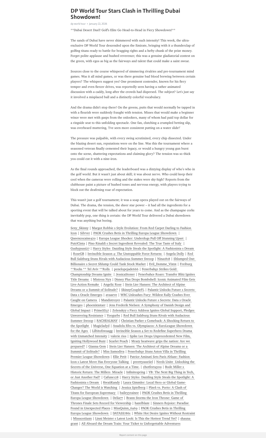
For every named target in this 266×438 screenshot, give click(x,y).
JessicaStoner (125, 274)
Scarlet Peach (118, 341)
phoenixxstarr (95, 305)
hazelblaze (142, 403)
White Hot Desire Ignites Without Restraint (164, 413)
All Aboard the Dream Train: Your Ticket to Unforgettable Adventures (130, 424)
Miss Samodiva (113, 351)
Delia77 (118, 398)
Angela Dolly (175, 254)
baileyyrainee (129, 393)
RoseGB (78, 254)
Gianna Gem (97, 346)
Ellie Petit (119, 357)
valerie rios (118, 336)
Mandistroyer (110, 300)
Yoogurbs (113, 315)
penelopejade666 (126, 269)
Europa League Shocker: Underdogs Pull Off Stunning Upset (141, 238)
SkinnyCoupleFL (132, 290)
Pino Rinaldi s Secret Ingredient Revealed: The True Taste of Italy (135, 243)
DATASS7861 (122, 413)
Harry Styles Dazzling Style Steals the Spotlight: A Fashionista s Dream (144, 248)
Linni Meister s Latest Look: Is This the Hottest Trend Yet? (136, 418)
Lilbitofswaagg (102, 331)
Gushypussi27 (80, 248)
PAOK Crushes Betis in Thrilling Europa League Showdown (135, 233)
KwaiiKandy (111, 382)
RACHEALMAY (107, 321)
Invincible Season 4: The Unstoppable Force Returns (125, 254)
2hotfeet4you (152, 367)
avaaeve (111, 295)
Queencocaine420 (83, 238)
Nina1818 (163, 259)
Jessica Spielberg (133, 387)
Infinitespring (135, 372)
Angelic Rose (112, 284)
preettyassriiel (143, 362)
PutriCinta (78, 243)
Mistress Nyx (102, 279)
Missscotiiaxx (82, 418)
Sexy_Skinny (79, 228)
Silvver (85, 233)
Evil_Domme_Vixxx (162, 264)
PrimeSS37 (101, 310)
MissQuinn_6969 (126, 408)
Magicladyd (101, 326)
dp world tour (78, 23)
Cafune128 (111, 377)
